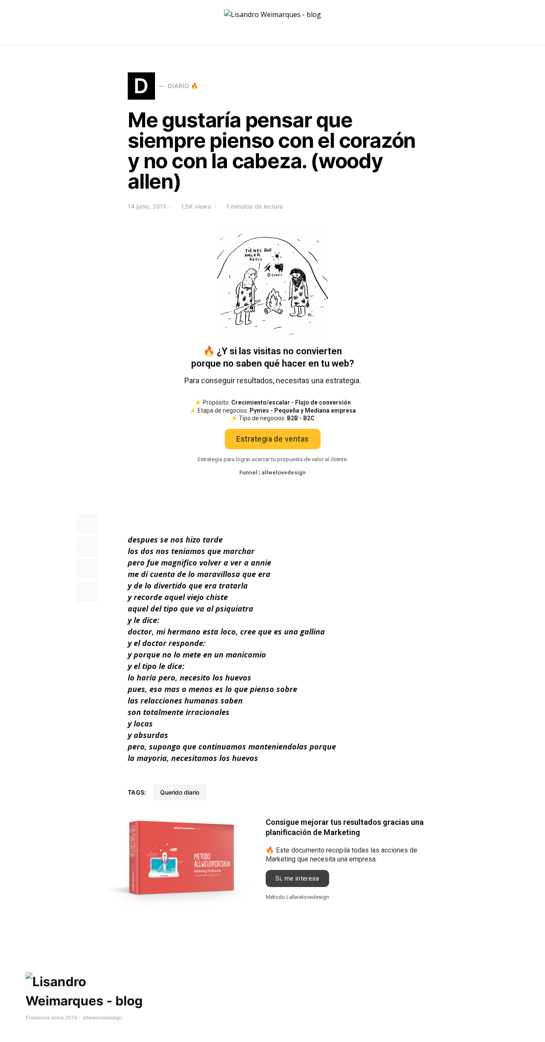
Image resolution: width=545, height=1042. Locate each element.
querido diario (179, 792)
